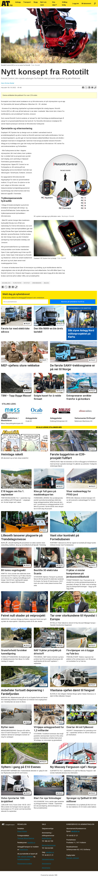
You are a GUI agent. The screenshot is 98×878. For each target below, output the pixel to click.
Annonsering (46, 863)
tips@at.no (31, 842)
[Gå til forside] (7, 3)
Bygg (36, 2)
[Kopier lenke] (95, 87)
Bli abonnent (86, 3)
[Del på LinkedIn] (89, 87)
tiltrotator (17, 283)
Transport (27, 2)
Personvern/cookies (24, 863)
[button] (4, 416)
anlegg (46, 283)
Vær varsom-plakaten (25, 856)
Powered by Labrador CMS (49, 875)
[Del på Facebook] (83, 87)
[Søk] (95, 3)
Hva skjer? (54, 3)
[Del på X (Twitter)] (86, 87)
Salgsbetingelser (48, 859)
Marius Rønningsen (49, 845)
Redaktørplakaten (23, 859)
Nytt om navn (43, 3)
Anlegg (18, 2)
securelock (6, 283)
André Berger (46, 838)
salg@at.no (50, 852)
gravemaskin (36, 283)
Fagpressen (23, 849)
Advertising (46, 868)
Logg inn (75, 3)
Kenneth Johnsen (72, 858)
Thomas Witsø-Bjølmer (25, 838)
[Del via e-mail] (92, 87)
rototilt (27, 283)
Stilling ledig (64, 3)
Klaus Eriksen (22, 831)
